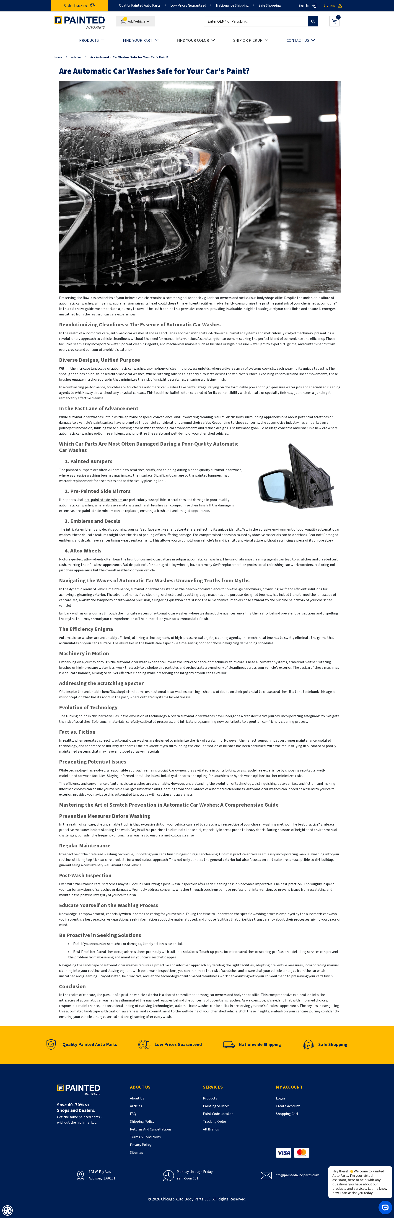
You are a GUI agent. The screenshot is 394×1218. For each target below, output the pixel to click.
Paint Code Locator (218, 1113)
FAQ (133, 1113)
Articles (76, 57)
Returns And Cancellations (150, 1129)
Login (280, 1098)
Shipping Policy (142, 1121)
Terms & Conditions (145, 1137)
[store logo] (79, 22)
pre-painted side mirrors (103, 499)
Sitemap (136, 1152)
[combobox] (261, 21)
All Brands (211, 1129)
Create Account (288, 1106)
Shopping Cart (287, 1113)
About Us (137, 1098)
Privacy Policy (140, 1144)
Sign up (329, 5)
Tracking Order (214, 1121)
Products (210, 1098)
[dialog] (7, 1210)
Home (58, 57)
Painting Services (216, 1106)
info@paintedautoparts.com (297, 1175)
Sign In (303, 5)
